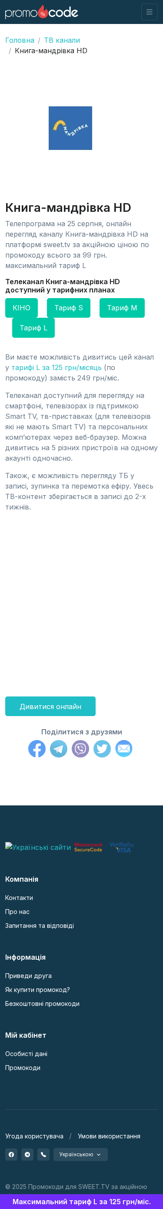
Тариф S (68, 307)
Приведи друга (28, 975)
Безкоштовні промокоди (42, 1003)
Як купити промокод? (37, 989)
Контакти (19, 897)
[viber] (43, 1154)
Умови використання (109, 1136)
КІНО (21, 307)
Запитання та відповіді (39, 925)
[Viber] (80, 750)
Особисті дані (26, 1053)
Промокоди (22, 1067)
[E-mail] (124, 750)
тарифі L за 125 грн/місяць (56, 367)
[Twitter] (102, 750)
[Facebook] (37, 750)
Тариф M (122, 307)
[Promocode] (41, 12)
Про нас (17, 911)
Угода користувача (34, 1136)
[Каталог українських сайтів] (38, 846)
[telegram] (27, 1154)
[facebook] (11, 1154)
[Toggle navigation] (149, 11)
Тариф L (33, 327)
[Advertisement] (81, 601)
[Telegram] (58, 750)
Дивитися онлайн (50, 706)
